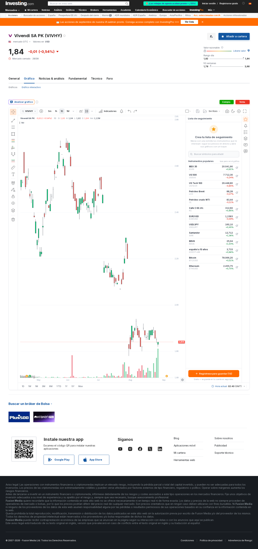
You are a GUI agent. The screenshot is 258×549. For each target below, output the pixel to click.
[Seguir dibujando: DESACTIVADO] (13, 190)
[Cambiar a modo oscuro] (233, 111)
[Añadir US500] (236, 176)
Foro (110, 78)
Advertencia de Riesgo (240, 540)
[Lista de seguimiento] (245, 119)
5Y (72, 386)
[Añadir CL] (236, 201)
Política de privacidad (211, 540)
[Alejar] (92, 373)
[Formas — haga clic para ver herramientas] (13, 134)
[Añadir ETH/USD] (236, 267)
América (153, 15)
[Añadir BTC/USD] (236, 259)
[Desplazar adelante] (106, 373)
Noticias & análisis (51, 78)
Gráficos (13, 87)
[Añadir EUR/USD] (236, 217)
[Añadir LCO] (236, 192)
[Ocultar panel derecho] (185, 249)
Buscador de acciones (174, 10)
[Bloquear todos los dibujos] (13, 196)
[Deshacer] (129, 111)
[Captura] (227, 111)
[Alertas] (245, 126)
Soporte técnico (224, 452)
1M (67, 111)
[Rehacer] (135, 111)
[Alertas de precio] (121, 111)
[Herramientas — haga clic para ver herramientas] (13, 167)
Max (80, 386)
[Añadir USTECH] (236, 184)
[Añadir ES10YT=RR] (236, 250)
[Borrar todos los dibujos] (13, 219)
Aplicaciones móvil (184, 445)
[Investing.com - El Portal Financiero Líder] (20, 3)
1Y (66, 386)
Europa (163, 15)
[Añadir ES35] (236, 167)
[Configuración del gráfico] (239, 111)
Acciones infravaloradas (235, 15)
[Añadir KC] (236, 209)
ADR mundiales (122, 15)
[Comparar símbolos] (41, 111)
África (188, 15)
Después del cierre (90, 15)
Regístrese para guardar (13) (215, 373)
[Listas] (245, 132)
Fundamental (78, 78)
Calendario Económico (146, 10)
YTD (58, 386)
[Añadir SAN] (236, 234)
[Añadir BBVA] (236, 242)
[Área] (81, 111)
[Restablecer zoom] (111, 373)
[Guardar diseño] (197, 111)
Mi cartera (179, 452)
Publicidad (221, 445)
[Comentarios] (245, 145)
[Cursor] (13, 112)
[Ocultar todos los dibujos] (13, 203)
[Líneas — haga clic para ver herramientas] (13, 120)
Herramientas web (184, 459)
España (52, 15)
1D (62, 111)
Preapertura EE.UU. (68, 15)
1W (29, 386)
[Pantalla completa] (244, 111)
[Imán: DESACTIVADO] (13, 183)
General (14, 78)
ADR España (139, 15)
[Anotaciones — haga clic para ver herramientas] (13, 174)
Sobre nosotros (224, 438)
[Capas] (13, 210)
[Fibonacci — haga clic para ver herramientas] (13, 141)
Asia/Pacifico (176, 15)
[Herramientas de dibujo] (19, 248)
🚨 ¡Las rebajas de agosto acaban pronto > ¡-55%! (171, 3)
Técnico (96, 78)
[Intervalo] (73, 111)
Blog (176, 438)
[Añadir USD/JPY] (236, 225)
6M (50, 386)
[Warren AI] (245, 151)
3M (43, 386)
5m (49, 111)
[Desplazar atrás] (101, 373)
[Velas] (86, 111)
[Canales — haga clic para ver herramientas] (13, 127)
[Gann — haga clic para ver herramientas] (13, 147)
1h (56, 111)
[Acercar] (97, 373)
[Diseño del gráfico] (188, 111)
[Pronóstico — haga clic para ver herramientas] (13, 161)
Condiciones (187, 540)
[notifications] (244, 3)
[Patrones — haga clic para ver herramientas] (13, 154)
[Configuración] (182, 380)
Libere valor (239, 51)
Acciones (13, 15)
